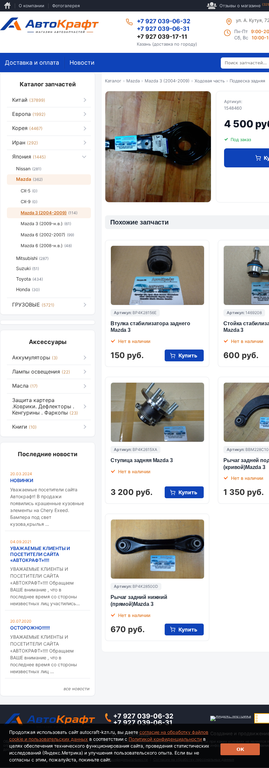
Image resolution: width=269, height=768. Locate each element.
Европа (29, 114)
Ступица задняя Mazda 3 (142, 460)
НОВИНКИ (21, 480)
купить (187, 355)
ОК (240, 749)
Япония (29, 156)
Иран (25, 142)
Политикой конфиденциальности (165, 739)
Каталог (113, 80)
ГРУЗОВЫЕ (33, 304)
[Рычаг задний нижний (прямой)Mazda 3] (157, 549)
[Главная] (49, 25)
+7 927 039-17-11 (162, 36)
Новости (82, 62)
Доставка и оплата (32, 62)
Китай (28, 99)
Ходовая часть (210, 80)
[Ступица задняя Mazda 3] (157, 412)
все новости (77, 688)
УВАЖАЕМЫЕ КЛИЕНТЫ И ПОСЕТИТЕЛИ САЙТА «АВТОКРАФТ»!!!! (40, 554)
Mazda (133, 80)
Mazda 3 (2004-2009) (167, 80)
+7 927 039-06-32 (163, 21)
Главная (7, 5)
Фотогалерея (66, 5)
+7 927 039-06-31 (163, 28)
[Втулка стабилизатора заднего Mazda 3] (157, 275)
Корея (27, 128)
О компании (31, 5)
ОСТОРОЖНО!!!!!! (30, 627)
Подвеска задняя (247, 80)
